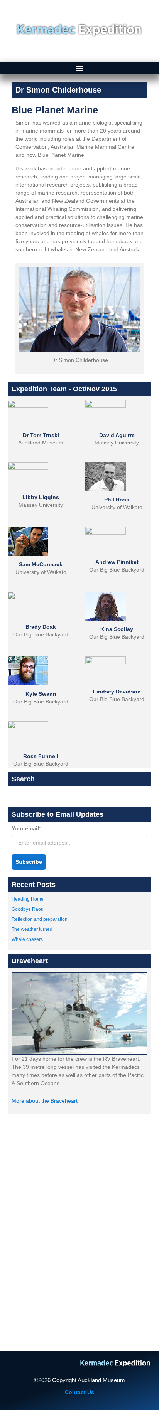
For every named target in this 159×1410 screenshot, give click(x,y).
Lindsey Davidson (117, 691)
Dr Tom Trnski (41, 435)
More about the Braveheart (45, 1101)
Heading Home (28, 899)
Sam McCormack (41, 564)
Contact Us (79, 1392)
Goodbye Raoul (28, 909)
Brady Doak (40, 627)
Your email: (26, 828)
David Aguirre (117, 435)
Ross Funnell (40, 756)
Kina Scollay (116, 629)
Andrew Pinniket (117, 562)
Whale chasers (27, 939)
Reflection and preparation (40, 919)
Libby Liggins (40, 497)
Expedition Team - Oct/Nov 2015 (64, 389)
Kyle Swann (40, 694)
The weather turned (32, 929)
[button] (79, 68)
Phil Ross (116, 499)
